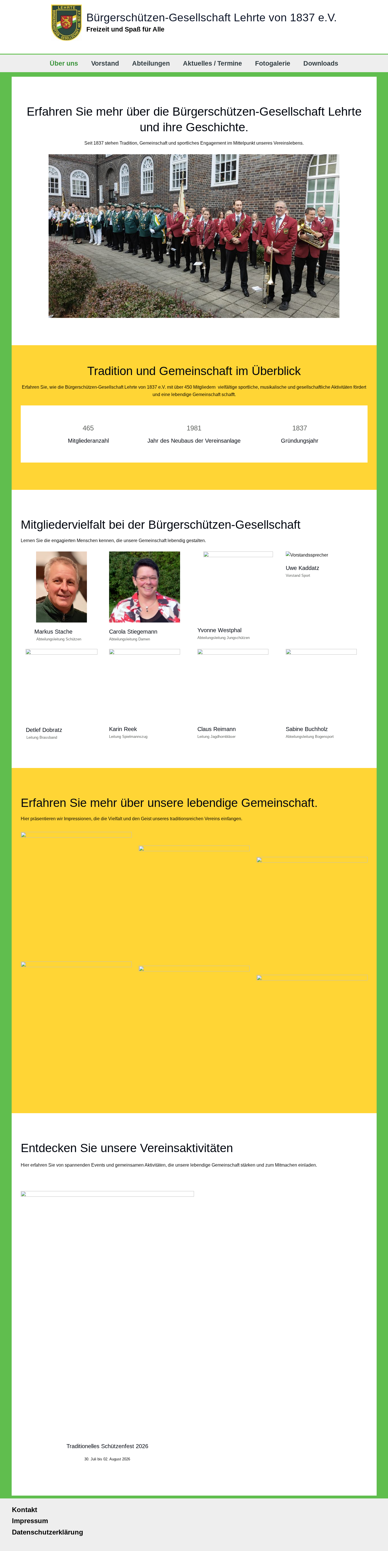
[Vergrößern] (124, 837)
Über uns (64, 63)
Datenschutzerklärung (44, 1532)
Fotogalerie (272, 63)
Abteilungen (151, 63)
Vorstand (105, 63)
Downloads (320, 63)
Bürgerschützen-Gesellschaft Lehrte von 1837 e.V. (211, 17)
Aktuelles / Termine (212, 63)
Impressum (27, 1521)
